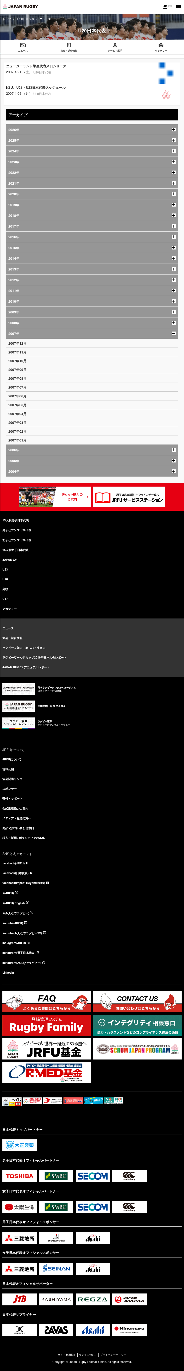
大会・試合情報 (12, 638)
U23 (5, 569)
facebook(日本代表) (15, 873)
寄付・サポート (12, 798)
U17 (5, 599)
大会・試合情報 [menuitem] (69, 50)
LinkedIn (8, 972)
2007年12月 (17, 343)
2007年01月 (17, 440)
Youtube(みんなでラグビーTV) (22, 933)
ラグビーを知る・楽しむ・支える (24, 647)
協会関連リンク (12, 779)
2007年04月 (17, 413)
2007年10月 (17, 360)
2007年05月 (17, 404)
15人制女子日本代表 (15, 550)
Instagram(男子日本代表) (18, 952)
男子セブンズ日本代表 (16, 530)
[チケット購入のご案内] (55, 497)
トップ (6, 19)
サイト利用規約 (67, 1354)
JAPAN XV (9, 559)
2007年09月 (17, 369)
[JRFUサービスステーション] (129, 497)
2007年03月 (17, 422)
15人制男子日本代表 (15, 520)
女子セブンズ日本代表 (16, 540)
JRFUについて (12, 759)
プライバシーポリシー (113, 1354)
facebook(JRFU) (13, 863)
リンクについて (88, 1354)
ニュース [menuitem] (23, 50)
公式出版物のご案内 (15, 808)
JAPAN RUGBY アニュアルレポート (26, 667)
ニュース (8, 628)
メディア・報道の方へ (16, 818)
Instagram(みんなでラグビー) (21, 963)
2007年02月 (17, 431)
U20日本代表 (25, 19)
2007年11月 (17, 352)
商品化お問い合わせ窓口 (18, 828)
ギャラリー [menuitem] (161, 50)
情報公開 (8, 769)
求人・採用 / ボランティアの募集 (23, 838)
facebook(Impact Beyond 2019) (23, 883)
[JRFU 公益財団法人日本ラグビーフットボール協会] (20, 6)
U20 (5, 579)
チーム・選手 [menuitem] (115, 50)
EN (170, 6)
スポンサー (9, 788)
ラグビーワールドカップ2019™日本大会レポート (34, 657)
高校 (5, 589)
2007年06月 (17, 396)
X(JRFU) (8, 893)
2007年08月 (17, 378)
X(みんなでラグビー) (15, 913)
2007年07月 (17, 387)
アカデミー (9, 609)
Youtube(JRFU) (12, 923)
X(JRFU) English (13, 903)
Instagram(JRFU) (14, 943)
